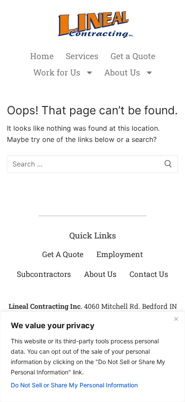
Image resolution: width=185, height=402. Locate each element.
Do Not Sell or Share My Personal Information (74, 385)
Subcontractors (44, 274)
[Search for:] (92, 164)
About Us (122, 72)
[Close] (176, 319)
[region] (92, 356)
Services (82, 55)
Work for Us (56, 72)
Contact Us (149, 274)
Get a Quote (133, 55)
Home (42, 55)
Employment (119, 254)
